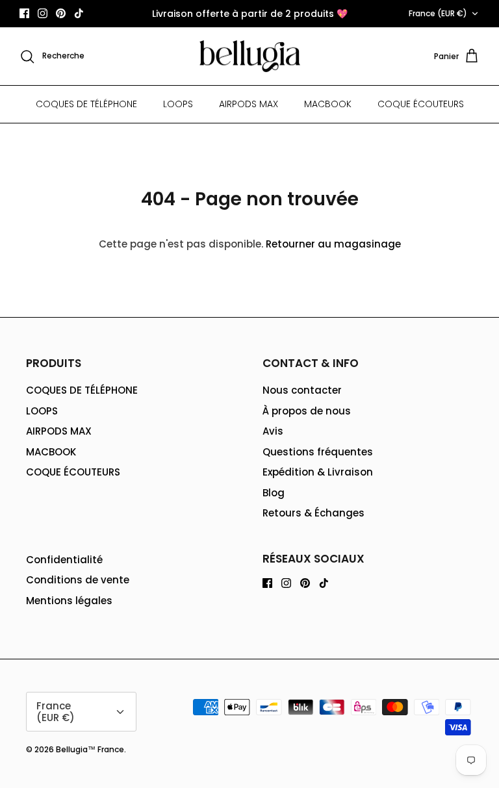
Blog (273, 493)
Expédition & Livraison (317, 472)
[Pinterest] (61, 13)
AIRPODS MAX (248, 103)
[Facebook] (24, 13)
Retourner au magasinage (333, 244)
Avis (272, 431)
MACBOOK (328, 103)
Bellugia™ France (90, 749)
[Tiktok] (79, 13)
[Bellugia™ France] (249, 56)
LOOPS (178, 103)
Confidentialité (64, 559)
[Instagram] (42, 13)
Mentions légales (69, 600)
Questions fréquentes (317, 452)
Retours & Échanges (313, 513)
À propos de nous (306, 411)
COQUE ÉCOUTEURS (420, 103)
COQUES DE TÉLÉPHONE (86, 103)
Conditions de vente (77, 580)
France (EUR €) (438, 13)
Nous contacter (302, 390)
